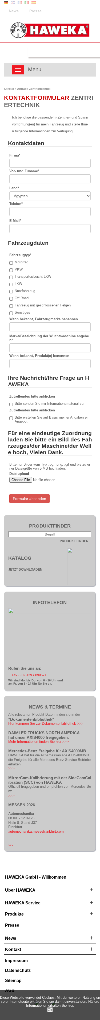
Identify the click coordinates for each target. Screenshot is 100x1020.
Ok (50, 1010)
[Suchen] (18, 52)
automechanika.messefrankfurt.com (36, 831)
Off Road (22, 298)
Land (14, 188)
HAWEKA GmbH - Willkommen (35, 877)
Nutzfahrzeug (25, 291)
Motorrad (21, 262)
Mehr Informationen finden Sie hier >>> (38, 742)
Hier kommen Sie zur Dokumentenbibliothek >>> (45, 724)
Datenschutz (18, 970)
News (14, 11)
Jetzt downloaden (25, 569)
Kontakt (9, 88)
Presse (35, 11)
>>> (11, 768)
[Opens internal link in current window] (49, 612)
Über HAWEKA (20, 890)
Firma (14, 155)
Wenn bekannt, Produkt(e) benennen (39, 356)
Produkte (14, 914)
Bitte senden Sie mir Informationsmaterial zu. (50, 404)
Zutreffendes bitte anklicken (32, 396)
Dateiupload (19, 474)
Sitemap (13, 980)
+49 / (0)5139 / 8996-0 (28, 675)
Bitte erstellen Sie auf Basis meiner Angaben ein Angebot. (52, 419)
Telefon (16, 204)
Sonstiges (22, 312)
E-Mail (15, 221)
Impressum (16, 960)
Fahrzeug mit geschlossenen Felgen (43, 305)
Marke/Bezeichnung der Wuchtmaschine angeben (49, 338)
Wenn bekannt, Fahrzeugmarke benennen (43, 319)
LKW (18, 284)
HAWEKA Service (23, 903)
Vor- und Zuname (24, 171)
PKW (19, 269)
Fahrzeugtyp (20, 255)
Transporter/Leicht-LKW (33, 277)
